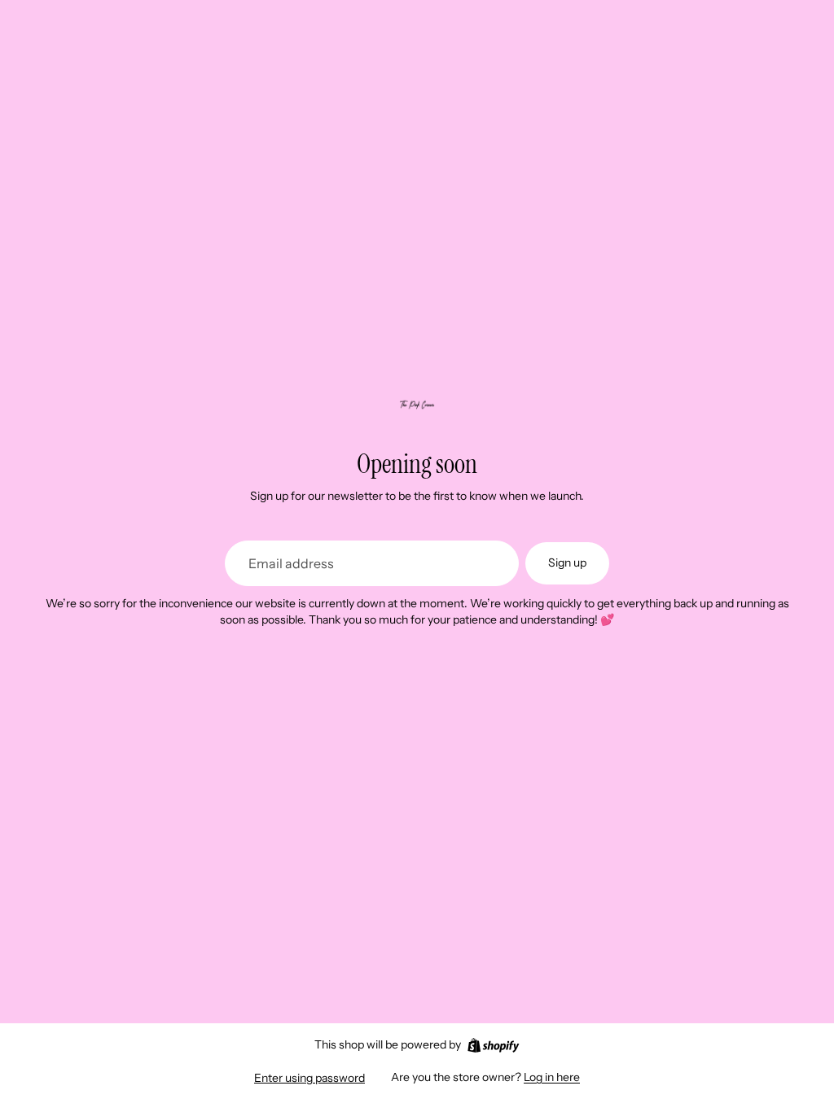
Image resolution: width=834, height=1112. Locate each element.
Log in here (552, 1077)
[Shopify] (493, 1045)
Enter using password (309, 1077)
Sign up (567, 562)
